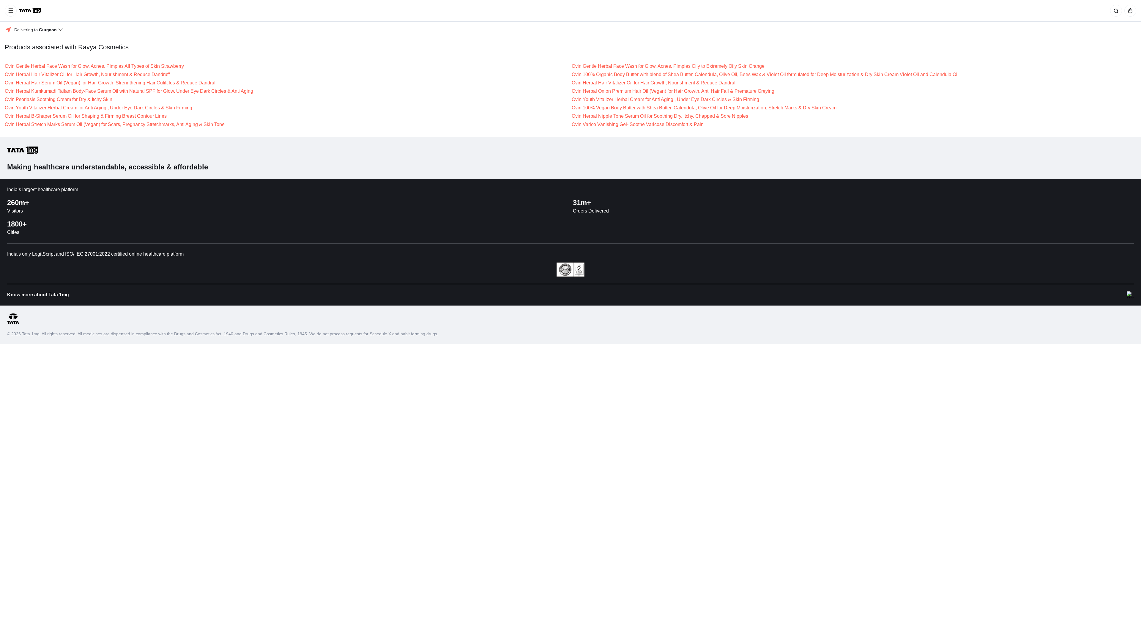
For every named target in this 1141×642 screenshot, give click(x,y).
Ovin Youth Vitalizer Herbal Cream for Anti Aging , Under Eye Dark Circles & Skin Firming (665, 99)
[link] (30, 10)
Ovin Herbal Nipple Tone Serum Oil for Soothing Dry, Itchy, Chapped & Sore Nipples (660, 116)
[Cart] (1129, 11)
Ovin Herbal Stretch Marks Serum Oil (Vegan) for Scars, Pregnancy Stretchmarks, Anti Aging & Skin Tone (115, 124)
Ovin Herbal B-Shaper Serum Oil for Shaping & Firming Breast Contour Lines (86, 116)
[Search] (1115, 11)
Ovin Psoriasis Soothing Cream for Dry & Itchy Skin (58, 99)
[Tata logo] (13, 322)
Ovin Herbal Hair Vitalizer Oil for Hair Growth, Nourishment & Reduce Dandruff (87, 74)
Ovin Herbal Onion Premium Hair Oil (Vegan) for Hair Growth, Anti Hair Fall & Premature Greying (673, 91)
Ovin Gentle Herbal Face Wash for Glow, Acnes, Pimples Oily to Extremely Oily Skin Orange (668, 66)
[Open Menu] (11, 11)
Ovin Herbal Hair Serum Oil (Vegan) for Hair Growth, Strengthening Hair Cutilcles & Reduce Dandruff (111, 82)
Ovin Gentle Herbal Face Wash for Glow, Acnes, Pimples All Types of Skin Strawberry (94, 66)
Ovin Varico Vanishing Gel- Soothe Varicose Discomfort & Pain (638, 124)
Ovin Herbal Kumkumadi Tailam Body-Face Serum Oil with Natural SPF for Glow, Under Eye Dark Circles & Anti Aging (129, 91)
